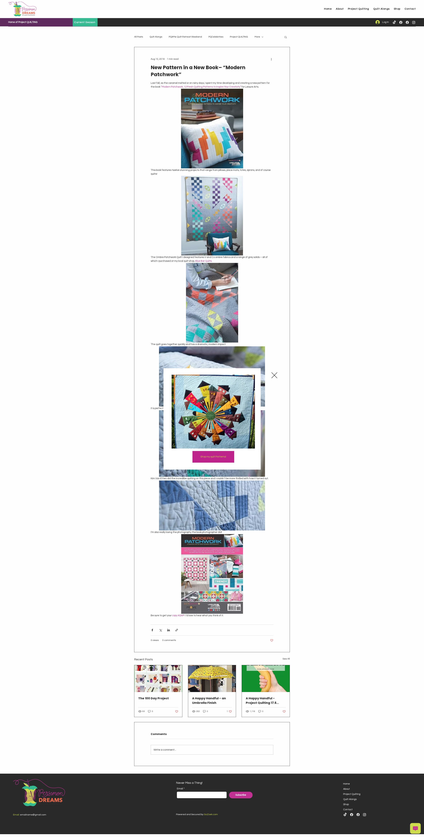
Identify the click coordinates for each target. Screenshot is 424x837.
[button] (274, 375)
